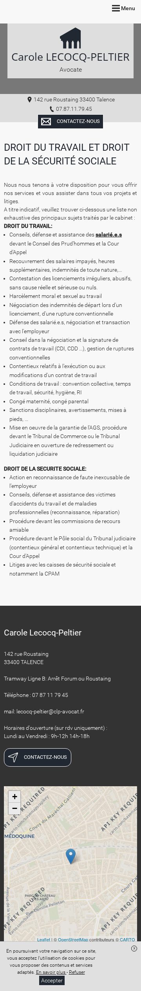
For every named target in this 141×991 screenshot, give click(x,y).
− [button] (14, 808)
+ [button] (14, 796)
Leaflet (43, 939)
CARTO (127, 939)
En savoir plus (51, 972)
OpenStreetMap (73, 939)
